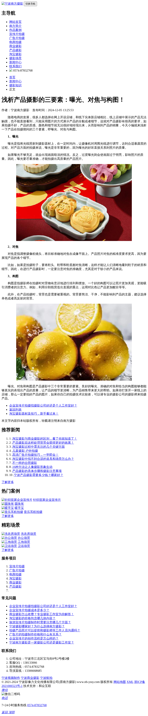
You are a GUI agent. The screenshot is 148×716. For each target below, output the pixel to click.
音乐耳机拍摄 (33, 511)
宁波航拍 (46, 677)
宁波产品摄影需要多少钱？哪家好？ (38, 475)
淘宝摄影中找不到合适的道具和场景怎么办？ (43, 458)
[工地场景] (9, 541)
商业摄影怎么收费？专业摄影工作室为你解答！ (41, 614)
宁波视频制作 (11, 677)
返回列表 (15, 409)
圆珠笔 (19, 503)
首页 (12, 77)
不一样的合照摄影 (24, 462)
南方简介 (15, 26)
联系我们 (15, 66)
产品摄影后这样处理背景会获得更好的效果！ (43, 442)
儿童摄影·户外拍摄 (25, 450)
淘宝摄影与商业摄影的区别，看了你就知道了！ (44, 438)
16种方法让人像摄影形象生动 (32, 466)
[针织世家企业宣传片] (17, 499)
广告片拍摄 (17, 38)
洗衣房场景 (28, 533)
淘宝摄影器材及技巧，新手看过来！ (34, 413)
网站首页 (15, 21)
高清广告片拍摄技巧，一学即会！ (35, 454)
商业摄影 (15, 46)
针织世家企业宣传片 (47, 499)
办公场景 (24, 537)
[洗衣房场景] (11, 533)
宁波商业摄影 (30, 677)
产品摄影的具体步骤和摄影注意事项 (37, 471)
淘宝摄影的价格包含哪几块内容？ (32, 618)
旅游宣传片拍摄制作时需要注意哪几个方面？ (40, 622)
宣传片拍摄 (17, 34)
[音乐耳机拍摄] (12, 511)
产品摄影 (15, 50)
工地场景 (24, 541)
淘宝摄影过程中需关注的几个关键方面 (38, 446)
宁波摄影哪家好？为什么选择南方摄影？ (37, 626)
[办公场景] (9, 537)
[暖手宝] (8, 507)
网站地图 (120, 681)
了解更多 (8, 482)
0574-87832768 (37, 705)
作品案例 (15, 30)
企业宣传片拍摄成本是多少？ (29, 610)
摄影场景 (15, 58)
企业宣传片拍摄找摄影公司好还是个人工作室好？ (43, 405)
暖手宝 (19, 507)
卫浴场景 (24, 546)
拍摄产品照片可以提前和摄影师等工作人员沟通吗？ (44, 630)
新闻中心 (15, 62)
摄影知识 (15, 85)
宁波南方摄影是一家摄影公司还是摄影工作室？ (41, 642)
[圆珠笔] (8, 503)
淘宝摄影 (15, 54)
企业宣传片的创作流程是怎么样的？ (34, 638)
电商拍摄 (15, 42)
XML (130, 681)
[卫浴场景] (9, 546)
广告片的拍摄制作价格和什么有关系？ (35, 634)
